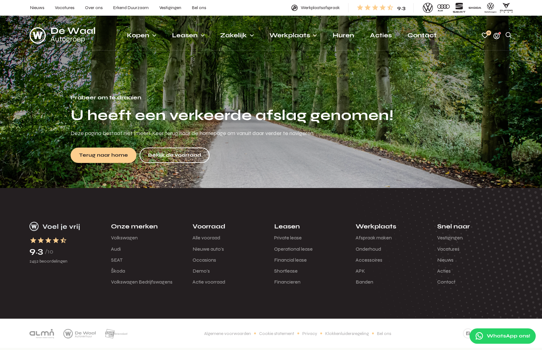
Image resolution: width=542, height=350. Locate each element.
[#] (468, 333)
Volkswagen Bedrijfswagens (142, 282)
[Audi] (443, 8)
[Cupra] (506, 8)
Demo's (201, 271)
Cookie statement (276, 333)
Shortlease (286, 271)
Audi (116, 249)
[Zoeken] (509, 35)
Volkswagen (124, 238)
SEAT (117, 260)
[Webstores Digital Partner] (62, 35)
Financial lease (290, 260)
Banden (364, 282)
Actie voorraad (209, 282)
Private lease (288, 238)
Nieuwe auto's (208, 249)
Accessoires (369, 260)
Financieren (287, 282)
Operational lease (293, 249)
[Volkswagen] (428, 8)
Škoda (118, 271)
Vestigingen (450, 238)
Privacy (309, 333)
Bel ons (384, 333)
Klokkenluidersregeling (347, 333)
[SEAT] (459, 8)
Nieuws (445, 260)
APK (360, 271)
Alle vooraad (206, 238)
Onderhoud (368, 249)
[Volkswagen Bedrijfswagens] (490, 8)
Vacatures (448, 249)
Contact (446, 282)
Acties (444, 271)
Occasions (204, 260)
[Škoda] (475, 8)
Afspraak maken (374, 238)
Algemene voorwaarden (227, 333)
